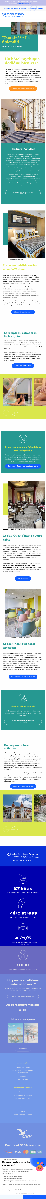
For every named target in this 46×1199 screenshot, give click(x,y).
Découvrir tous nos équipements (23, 466)
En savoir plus (23, 578)
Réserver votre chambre (23, 89)
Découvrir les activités (23, 786)
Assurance (23, 1092)
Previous (6, 413)
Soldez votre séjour (23, 1099)
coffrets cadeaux (24, 4)
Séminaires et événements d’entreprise (23, 1071)
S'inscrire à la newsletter (23, 996)
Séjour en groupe (23, 1067)
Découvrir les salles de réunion (23, 677)
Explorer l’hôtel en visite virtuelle (23, 721)
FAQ (23, 1111)
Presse (23, 1076)
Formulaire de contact (23, 1114)
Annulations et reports (23, 1095)
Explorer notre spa (22, 366)
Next (14, 413)
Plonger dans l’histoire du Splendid (23, 192)
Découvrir (23, 1048)
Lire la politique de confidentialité (11, 1190)
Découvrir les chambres (23, 312)
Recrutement (23, 1079)
